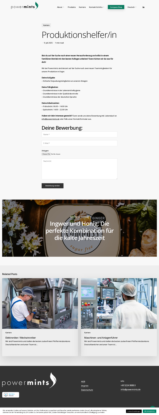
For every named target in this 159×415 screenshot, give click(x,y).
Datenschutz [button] (87, 390)
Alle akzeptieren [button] (149, 411)
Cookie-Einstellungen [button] (133, 411)
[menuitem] (132, 7)
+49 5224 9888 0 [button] (128, 385)
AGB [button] (83, 381)
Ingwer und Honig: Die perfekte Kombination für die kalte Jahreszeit (79, 228)
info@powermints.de (50, 119)
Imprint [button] (84, 385)
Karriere (46, 25)
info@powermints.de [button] (131, 389)
